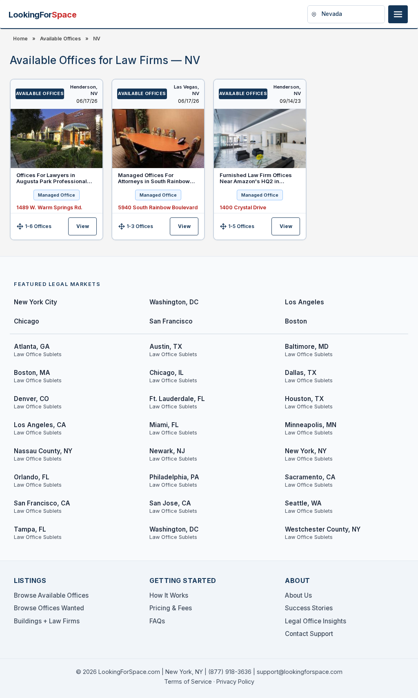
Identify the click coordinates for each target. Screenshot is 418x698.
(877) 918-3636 (229, 671)
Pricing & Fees (170, 608)
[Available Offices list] (56, 138)
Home (20, 38)
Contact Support (309, 634)
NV (96, 38)
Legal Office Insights (315, 621)
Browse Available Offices (51, 595)
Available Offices (60, 38)
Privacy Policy (235, 681)
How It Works (168, 595)
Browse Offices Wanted (49, 608)
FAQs (157, 621)
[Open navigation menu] (398, 14)
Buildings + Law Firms (47, 621)
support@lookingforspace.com (299, 671)
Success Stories (309, 608)
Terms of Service (188, 681)
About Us (298, 595)
